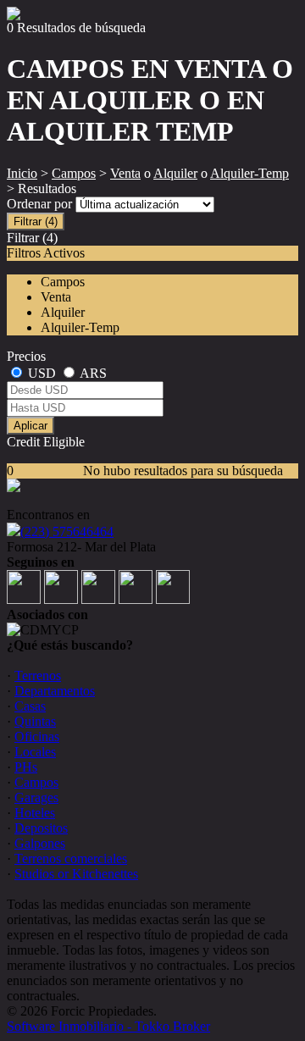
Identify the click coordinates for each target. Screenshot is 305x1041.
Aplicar (30, 425)
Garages (36, 797)
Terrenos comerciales (70, 858)
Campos (74, 173)
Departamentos (54, 691)
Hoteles (34, 813)
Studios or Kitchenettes (76, 874)
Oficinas (36, 736)
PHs (25, 767)
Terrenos (37, 675)
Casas (30, 706)
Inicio (22, 173)
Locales (35, 752)
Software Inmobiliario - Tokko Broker (108, 1026)
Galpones (39, 843)
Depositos (41, 828)
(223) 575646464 (67, 531)
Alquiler (175, 173)
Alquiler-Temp (249, 173)
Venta (125, 173)
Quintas (35, 721)
